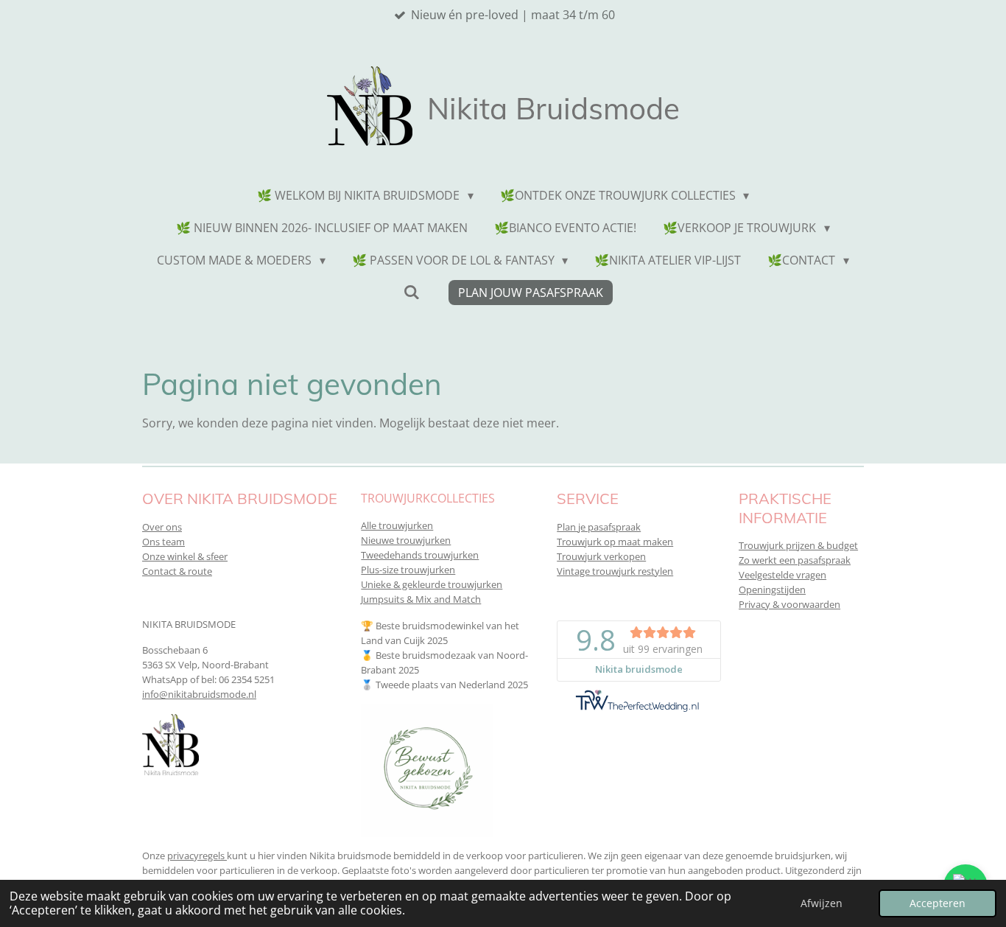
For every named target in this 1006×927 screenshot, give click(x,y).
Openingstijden (772, 589)
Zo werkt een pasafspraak (795, 560)
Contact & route (177, 571)
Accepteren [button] (937, 903)
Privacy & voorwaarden (789, 604)
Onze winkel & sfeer (185, 556)
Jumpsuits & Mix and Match (421, 599)
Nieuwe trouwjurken (406, 540)
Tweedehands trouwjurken (420, 555)
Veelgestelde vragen (782, 574)
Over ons (162, 527)
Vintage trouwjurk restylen (615, 571)
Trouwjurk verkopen (601, 556)
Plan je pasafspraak (599, 527)
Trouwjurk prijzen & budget (798, 545)
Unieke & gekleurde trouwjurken (431, 584)
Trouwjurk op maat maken (615, 541)
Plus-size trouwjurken (408, 569)
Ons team (163, 541)
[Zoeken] (411, 292)
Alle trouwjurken (397, 525)
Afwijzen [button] (822, 903)
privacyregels (197, 855)
